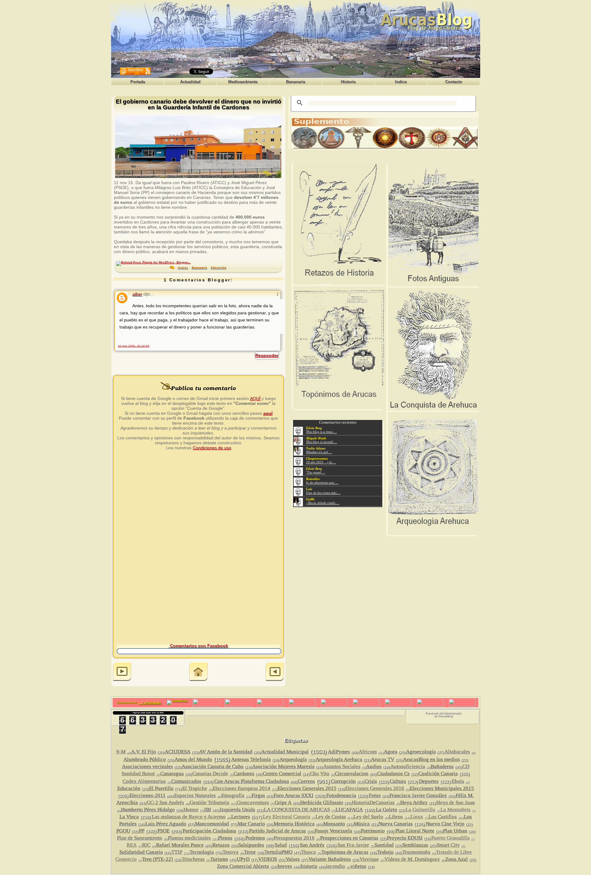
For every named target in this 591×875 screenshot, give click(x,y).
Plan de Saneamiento (139, 838)
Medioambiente (242, 81)
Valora (293, 859)
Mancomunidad (212, 824)
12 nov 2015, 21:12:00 (133, 346)
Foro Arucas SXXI (293, 795)
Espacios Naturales (195, 795)
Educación (218, 267)
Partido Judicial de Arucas (277, 831)
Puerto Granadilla (450, 838)
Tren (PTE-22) (157, 859)
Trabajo (385, 852)
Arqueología (293, 759)
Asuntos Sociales (341, 766)
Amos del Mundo (193, 759)
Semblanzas (415, 845)
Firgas (258, 795)
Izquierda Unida (237, 809)
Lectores (240, 817)
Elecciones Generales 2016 (374, 788)
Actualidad (190, 81)
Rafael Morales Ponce (180, 845)
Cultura (398, 781)
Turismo (219, 859)
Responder (266, 355)
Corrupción (343, 781)
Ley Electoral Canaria (286, 817)
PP (141, 831)
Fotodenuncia (341, 795)
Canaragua (172, 773)
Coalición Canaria (438, 773)
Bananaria (295, 81)
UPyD (243, 859)
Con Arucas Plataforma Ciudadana (251, 781)
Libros (396, 817)
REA (132, 845)
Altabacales (457, 752)
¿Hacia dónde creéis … (322, 503)
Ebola (458, 781)
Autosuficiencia (407, 766)
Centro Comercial (282, 773)
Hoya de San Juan (455, 802)
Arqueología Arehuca (339, 759)
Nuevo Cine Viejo (445, 824)
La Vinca (129, 817)
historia (309, 866)
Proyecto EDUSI (405, 838)
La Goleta (386, 809)
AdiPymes (339, 752)
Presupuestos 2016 (294, 838)
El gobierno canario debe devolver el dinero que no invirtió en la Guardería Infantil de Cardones (198, 104)
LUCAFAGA (349, 809)
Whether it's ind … (319, 452)
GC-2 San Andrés (165, 802)
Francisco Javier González (418, 795)
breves (285, 866)
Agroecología (421, 752)
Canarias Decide (210, 773)
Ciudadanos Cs (393, 773)
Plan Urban (455, 831)
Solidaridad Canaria (141, 852)
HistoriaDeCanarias (373, 802)
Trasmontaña (416, 852)
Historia (348, 81)
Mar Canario (251, 824)
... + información (149, 702)
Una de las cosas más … (323, 492)
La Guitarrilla (420, 809)
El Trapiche (194, 788)
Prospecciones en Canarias (349, 838)
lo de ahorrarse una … (322, 482)
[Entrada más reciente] (122, 672)
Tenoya (231, 852)
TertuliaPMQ (278, 852)
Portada (137, 81)
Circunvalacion (351, 773)
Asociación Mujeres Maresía (283, 766)
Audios (374, 766)
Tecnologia (202, 852)
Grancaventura (253, 802)
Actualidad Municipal (285, 752)
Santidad (384, 845)
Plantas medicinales (189, 838)
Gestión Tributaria (209, 802)
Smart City (448, 845)
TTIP (176, 852)
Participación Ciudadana (209, 831)
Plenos (225, 838)
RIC (146, 845)
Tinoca (308, 852)
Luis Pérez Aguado (165, 824)
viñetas (358, 866)
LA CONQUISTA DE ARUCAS (297, 809)
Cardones (244, 773)
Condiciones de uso (212, 447)
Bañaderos (442, 766)
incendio (335, 866)
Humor (191, 809)
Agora (390, 752)
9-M (121, 752)
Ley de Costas (331, 817)
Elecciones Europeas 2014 (241, 788)
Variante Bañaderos (329, 859)
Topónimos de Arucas (344, 852)
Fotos (375, 795)
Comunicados (186, 781)
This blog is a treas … (321, 431)
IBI (207, 809)
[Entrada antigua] (275, 672)
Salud (281, 845)
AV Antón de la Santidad (225, 752)
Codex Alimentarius (144, 781)
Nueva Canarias (395, 824)
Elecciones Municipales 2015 (442, 788)
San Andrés (312, 845)
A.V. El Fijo (143, 752)
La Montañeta (455, 809)
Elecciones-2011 (147, 795)
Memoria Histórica (294, 824)
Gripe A (283, 802)
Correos (306, 781)
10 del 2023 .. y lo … (321, 462)
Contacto (453, 81)
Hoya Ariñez (414, 802)
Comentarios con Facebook (198, 645)
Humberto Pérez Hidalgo (148, 809)
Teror (250, 852)
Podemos (255, 838)
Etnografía (232, 795)
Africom (368, 752)
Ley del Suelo (368, 817)
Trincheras (193, 859)
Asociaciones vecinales (147, 766)
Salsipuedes (251, 845)
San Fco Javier (353, 845)
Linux (416, 817)
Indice (401, 81)
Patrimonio (373, 831)
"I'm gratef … (315, 472)
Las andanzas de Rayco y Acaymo (189, 817)
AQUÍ (255, 398)
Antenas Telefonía (251, 759)
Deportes (429, 781)
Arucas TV (382, 759)
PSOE (163, 831)
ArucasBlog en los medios (431, 759)
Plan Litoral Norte (414, 831)
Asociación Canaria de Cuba (212, 766)
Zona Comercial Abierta (243, 866)
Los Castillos (442, 817)
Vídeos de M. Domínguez (412, 859)
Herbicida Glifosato (321, 802)
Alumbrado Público (144, 759)
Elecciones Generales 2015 (306, 788)
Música (362, 824)
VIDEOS (267, 859)
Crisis (370, 781)
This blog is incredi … (321, 442)
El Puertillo (161, 788)
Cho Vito (319, 773)
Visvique (369, 859)
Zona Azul (456, 859)
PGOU (123, 831)
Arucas (183, 267)
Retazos (221, 845)
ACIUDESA (178, 752)
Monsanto (334, 824)
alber (137, 294)
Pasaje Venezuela (333, 831)
